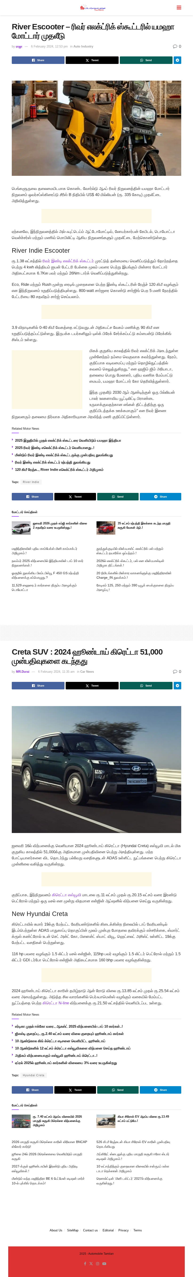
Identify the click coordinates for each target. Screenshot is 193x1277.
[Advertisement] (96, 216)
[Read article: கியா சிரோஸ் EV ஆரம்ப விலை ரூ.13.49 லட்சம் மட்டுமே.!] (105, 1121)
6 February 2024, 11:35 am (56, 671)
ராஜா (19, 46)
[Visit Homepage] (93, 7)
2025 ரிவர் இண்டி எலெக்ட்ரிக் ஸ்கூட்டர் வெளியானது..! (54, 448)
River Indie (31, 482)
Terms (137, 1230)
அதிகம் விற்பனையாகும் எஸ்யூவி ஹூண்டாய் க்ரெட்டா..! (56, 1055)
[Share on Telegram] (177, 60)
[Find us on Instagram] (97, 1264)
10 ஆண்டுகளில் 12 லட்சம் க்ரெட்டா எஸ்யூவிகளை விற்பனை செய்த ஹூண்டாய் (73, 1048)
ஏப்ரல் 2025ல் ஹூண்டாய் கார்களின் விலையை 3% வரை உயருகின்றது (66, 1063)
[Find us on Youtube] (104, 1264)
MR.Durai (22, 671)
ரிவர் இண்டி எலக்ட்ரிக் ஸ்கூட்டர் (68, 261)
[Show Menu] (179, 7)
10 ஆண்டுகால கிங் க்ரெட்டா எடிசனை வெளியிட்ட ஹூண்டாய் (60, 1041)
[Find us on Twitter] (91, 1264)
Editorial (108, 1230)
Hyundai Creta (33, 1075)
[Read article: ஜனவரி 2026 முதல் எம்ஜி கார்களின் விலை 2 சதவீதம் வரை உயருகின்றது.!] (21, 528)
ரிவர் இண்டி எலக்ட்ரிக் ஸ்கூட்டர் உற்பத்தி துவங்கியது (52, 462)
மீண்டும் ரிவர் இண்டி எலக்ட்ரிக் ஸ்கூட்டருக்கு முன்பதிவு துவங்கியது (64, 455)
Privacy (123, 1230)
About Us (56, 1230)
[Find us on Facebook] (85, 1264)
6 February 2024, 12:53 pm (49, 46)
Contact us (90, 1230)
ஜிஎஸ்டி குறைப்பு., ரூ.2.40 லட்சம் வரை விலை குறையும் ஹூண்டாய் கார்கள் (69, 1034)
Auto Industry (83, 46)
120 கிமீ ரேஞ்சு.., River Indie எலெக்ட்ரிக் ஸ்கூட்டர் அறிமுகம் (59, 470)
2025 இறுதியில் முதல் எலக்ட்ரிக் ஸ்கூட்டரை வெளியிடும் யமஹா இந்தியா (68, 440)
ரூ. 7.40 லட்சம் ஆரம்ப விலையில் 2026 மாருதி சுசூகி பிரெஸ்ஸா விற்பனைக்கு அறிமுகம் (57, 1121)
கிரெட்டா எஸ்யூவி (66, 895)
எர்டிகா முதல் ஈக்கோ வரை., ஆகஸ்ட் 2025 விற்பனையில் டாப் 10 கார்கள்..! (69, 1026)
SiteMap (72, 1230)
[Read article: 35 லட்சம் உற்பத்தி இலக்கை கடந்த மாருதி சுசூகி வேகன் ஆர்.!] (105, 528)
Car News (87, 671)
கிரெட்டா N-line (56, 1003)
